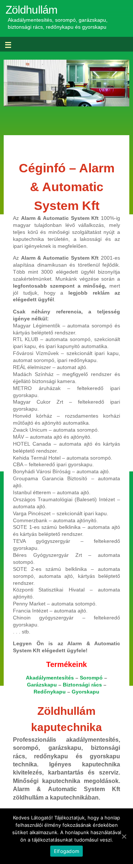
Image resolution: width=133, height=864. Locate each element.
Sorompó (91, 678)
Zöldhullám (31, 10)
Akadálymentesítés (50, 678)
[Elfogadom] (123, 836)
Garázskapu (42, 685)
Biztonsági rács (82, 685)
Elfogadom (66, 851)
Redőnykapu (50, 692)
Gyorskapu (85, 692)
